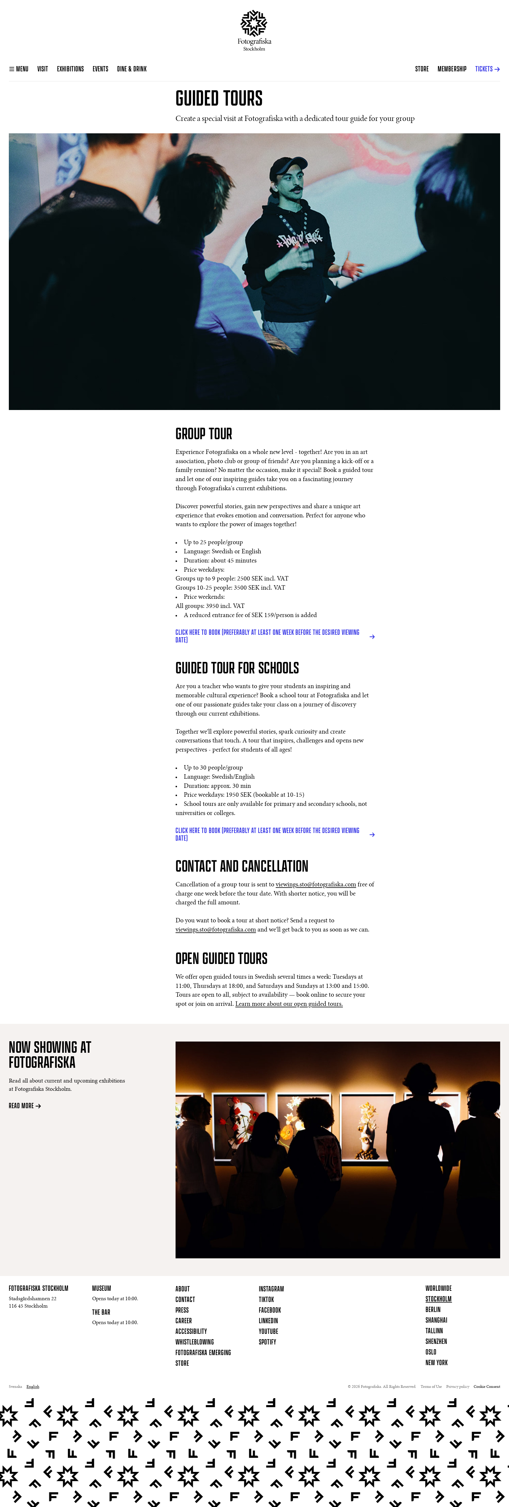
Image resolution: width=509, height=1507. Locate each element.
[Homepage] (255, 30)
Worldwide (439, 1289)
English (33, 1387)
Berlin (433, 1310)
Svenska (15, 1387)
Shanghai (436, 1320)
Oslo (431, 1352)
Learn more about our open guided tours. (289, 1004)
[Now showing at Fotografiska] (338, 1150)
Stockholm (439, 1299)
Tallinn (434, 1331)
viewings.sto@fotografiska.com (316, 885)
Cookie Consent (487, 1387)
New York (437, 1363)
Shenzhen (436, 1342)
